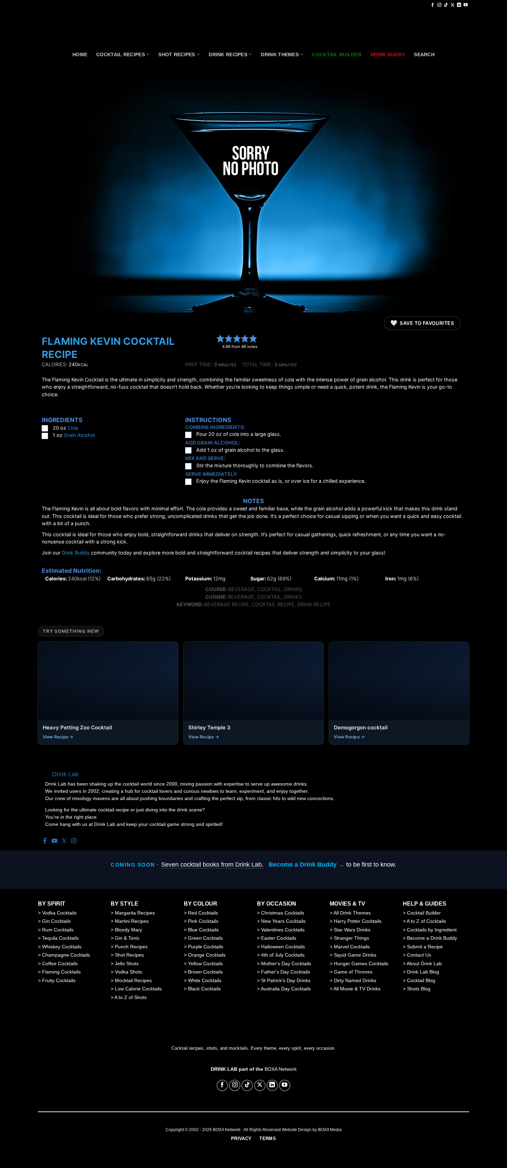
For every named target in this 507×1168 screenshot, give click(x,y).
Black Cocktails (204, 988)
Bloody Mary (128, 929)
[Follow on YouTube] (466, 5)
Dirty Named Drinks (355, 980)
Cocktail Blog (421, 980)
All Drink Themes (352, 913)
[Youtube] (54, 841)
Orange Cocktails (207, 955)
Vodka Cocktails (59, 913)
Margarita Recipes (135, 913)
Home (79, 54)
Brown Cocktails (205, 972)
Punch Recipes (131, 946)
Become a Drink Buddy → (307, 864)
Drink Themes (279, 54)
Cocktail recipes (120, 54)
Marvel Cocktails (352, 946)
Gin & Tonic (127, 938)
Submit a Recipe (425, 946)
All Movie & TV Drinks (357, 988)
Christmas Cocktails (282, 913)
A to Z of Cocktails (426, 921)
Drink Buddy (76, 553)
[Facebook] (45, 841)
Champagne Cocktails (66, 955)
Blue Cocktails (203, 929)
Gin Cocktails (56, 921)
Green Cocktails (205, 938)
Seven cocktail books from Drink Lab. (212, 864)
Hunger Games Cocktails (361, 963)
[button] (220, 338)
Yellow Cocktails (205, 963)
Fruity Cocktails (59, 980)
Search (424, 54)
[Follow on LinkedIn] (459, 5)
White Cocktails (204, 980)
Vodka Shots (128, 972)
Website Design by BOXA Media (312, 1129)
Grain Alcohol (79, 435)
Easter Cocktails (278, 938)
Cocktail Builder (424, 913)
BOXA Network (281, 1069)
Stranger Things (351, 938)
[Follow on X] (452, 5)
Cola (73, 428)
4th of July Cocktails (283, 955)
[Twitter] (64, 841)
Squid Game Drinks (355, 955)
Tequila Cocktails (60, 938)
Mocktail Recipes (133, 980)
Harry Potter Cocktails (357, 921)
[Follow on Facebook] (432, 5)
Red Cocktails (203, 913)
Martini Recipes (132, 921)
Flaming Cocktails (61, 972)
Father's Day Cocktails (285, 972)
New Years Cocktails (283, 921)
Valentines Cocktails (283, 929)
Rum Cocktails (57, 929)
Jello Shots (127, 963)
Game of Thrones (353, 972)
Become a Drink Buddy (432, 938)
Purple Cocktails (205, 946)
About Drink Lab (424, 963)
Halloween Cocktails (283, 946)
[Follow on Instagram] (439, 5)
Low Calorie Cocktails (138, 988)
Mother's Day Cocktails (286, 963)
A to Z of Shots (131, 997)
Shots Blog (418, 988)
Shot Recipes (176, 54)
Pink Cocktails (203, 921)
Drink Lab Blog (423, 972)
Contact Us (419, 955)
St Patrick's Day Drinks (285, 980)
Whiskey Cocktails (61, 946)
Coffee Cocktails (60, 963)
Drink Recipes (228, 54)
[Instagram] (74, 841)
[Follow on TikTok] (446, 5)
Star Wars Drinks (352, 929)
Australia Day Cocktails (286, 988)
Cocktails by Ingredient (432, 929)
